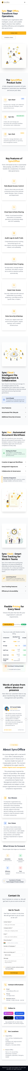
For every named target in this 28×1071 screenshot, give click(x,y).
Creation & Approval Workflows (12, 462)
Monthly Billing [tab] (8, 624)
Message (6, 958)
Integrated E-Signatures (10, 466)
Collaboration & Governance (11, 471)
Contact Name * (8, 922)
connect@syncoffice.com (12, 991)
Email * (5, 934)
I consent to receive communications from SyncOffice (14, 968)
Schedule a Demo (8, 37)
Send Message (14, 973)
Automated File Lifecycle (10, 412)
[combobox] (14, 955)
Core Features (6, 408)
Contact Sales (14, 33)
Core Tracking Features (9, 586)
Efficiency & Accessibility (10, 591)
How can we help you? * (10, 952)
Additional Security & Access (11, 417)
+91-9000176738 (10, 995)
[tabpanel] (14, 646)
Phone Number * (8, 940)
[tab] (20, 624)
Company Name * (8, 928)
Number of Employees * (10, 946)
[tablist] (14, 624)
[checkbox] (4, 967)
